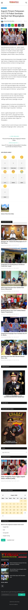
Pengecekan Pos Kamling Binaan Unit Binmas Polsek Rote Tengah (13, 265)
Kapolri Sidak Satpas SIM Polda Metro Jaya (17, 576)
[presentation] (21, 462)
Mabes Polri (4, 8)
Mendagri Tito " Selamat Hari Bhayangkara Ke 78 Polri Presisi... (13, 242)
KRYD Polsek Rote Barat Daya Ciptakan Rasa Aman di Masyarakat (12, 288)
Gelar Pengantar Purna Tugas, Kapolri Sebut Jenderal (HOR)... (13, 477)
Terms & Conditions (13, 604)
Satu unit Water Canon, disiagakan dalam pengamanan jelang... (18, 570)
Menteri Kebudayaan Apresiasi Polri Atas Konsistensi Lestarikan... (18, 563)
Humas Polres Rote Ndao (9, 21)
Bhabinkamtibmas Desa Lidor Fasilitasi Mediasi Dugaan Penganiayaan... (13, 311)
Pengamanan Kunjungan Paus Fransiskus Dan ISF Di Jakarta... (14, 334)
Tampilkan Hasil (10, 540)
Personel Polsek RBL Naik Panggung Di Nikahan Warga (14, 139)
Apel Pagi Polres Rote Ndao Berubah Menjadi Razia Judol (12, 357)
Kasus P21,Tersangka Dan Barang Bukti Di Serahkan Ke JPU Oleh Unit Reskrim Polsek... (14, 146)
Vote (3, 540)
